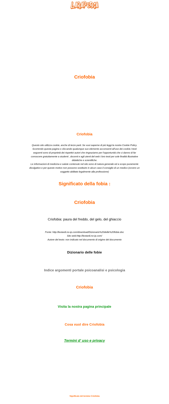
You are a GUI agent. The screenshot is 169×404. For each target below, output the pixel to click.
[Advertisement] (84, 36)
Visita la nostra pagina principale (84, 306)
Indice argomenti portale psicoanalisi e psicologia (84, 270)
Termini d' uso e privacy (84, 340)
